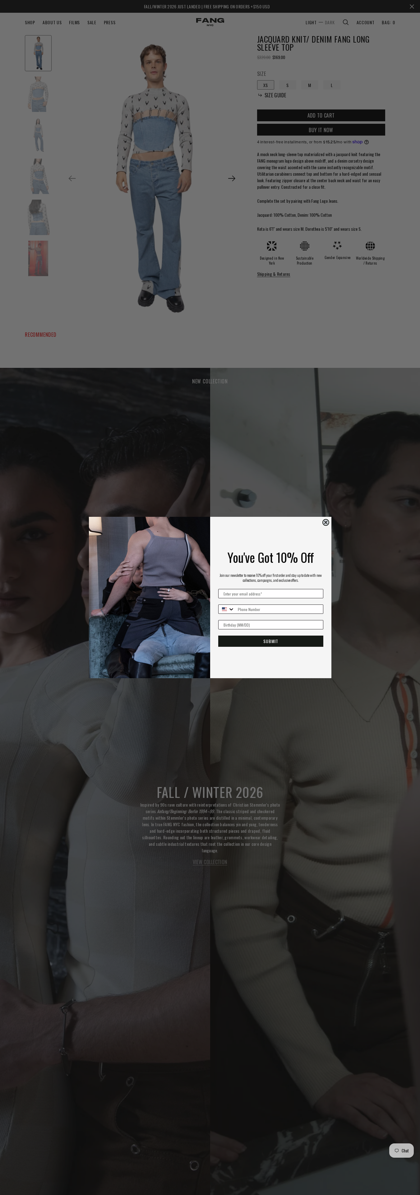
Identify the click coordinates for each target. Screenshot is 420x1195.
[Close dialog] (326, 522)
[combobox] (227, 609)
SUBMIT (270, 641)
